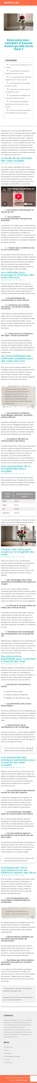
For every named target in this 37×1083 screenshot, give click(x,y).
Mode (7, 1050)
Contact (7, 1059)
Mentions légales (22, 1080)
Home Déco (9, 1047)
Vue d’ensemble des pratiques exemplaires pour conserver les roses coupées (17, 104)
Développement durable (12, 1056)
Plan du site (8, 1062)
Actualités (8, 1053)
